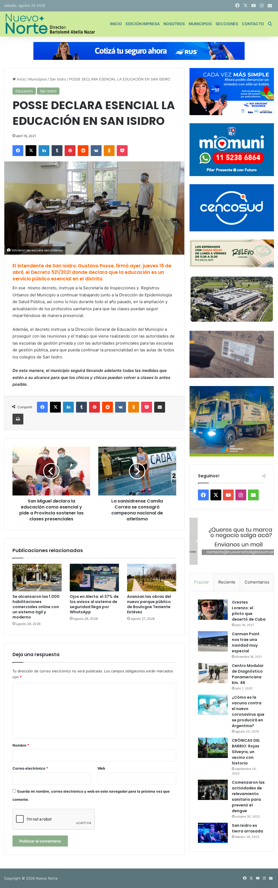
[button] (231, 541)
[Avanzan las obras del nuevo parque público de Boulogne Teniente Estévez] (151, 577)
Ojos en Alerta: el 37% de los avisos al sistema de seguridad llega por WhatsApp (94, 604)
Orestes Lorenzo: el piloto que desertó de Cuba (249, 610)
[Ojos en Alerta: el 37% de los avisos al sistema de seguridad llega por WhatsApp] (94, 577)
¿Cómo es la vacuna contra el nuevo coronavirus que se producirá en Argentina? (248, 711)
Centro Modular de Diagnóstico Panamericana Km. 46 (248, 674)
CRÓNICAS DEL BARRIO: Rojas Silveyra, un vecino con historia (246, 752)
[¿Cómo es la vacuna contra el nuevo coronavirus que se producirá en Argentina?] (213, 705)
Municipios (200, 23)
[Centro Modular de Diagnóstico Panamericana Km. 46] (213, 673)
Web (101, 768)
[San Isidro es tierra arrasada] (213, 833)
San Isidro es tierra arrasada (247, 828)
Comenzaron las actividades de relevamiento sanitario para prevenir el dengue (248, 797)
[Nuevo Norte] (49, 24)
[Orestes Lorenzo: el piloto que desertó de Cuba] (213, 609)
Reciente (226, 582)
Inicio (116, 23)
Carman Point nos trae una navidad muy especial (246, 642)
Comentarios (257, 582)
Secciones (227, 23)
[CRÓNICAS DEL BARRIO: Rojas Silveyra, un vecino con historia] (213, 748)
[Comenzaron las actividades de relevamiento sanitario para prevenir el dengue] (213, 790)
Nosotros (174, 23)
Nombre (20, 745)
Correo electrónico (30, 768)
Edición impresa (143, 23)
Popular (201, 582)
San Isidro (58, 79)
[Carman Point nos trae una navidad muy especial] (213, 641)
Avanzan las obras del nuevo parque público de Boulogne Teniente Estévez (149, 604)
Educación (24, 91)
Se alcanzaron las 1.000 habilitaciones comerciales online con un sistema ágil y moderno (35, 607)
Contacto (253, 23)
